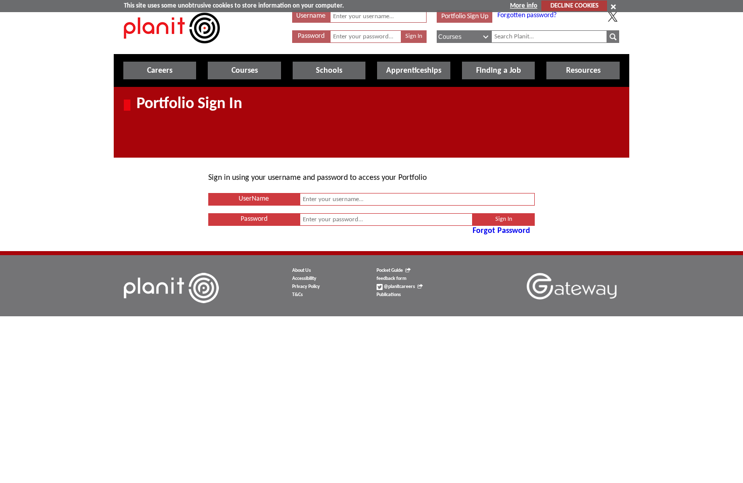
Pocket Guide (390, 270)
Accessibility (304, 278)
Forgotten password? (526, 15)
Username (311, 16)
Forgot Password (501, 231)
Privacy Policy (306, 286)
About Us (301, 270)
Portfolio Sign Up (464, 16)
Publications (389, 295)
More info (523, 6)
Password (311, 36)
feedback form (391, 278)
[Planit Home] (172, 49)
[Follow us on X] (612, 16)
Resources (583, 71)
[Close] (613, 6)
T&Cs (297, 295)
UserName (254, 199)
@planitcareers (399, 286)
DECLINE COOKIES (574, 6)
